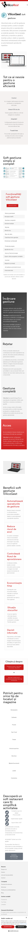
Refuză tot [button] (21, 926)
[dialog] (14, 925)
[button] (12, 205)
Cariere (3, 872)
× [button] (26, 917)
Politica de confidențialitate (8, 890)
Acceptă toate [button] (8, 926)
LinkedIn (3, 904)
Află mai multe (23, 924)
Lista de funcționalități (7, 875)
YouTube (3, 902)
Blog (2, 892)
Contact (3, 877)
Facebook (4, 899)
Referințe (3, 887)
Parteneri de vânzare (6, 884)
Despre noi (4, 869)
